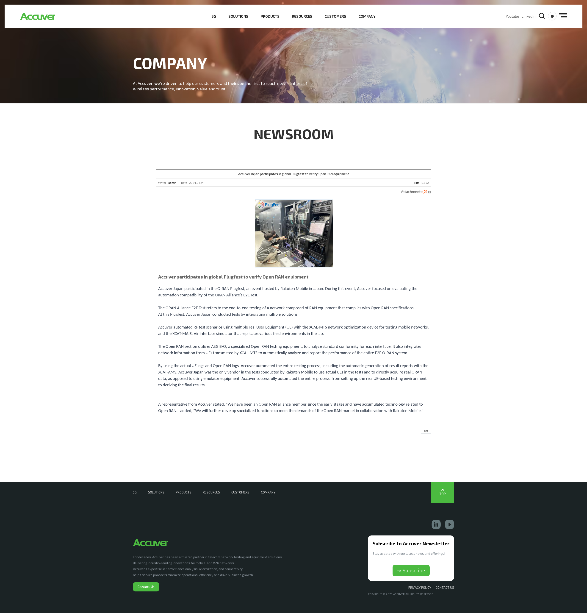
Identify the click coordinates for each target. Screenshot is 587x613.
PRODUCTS (270, 16)
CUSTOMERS (335, 16)
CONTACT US (445, 587)
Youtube (512, 16)
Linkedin (528, 16)
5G (214, 16)
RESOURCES (302, 16)
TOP (442, 494)
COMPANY (367, 16)
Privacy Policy (419, 587)
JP (552, 16)
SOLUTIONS (238, 16)
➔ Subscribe (411, 570)
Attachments (414, 191)
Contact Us (146, 586)
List (426, 430)
